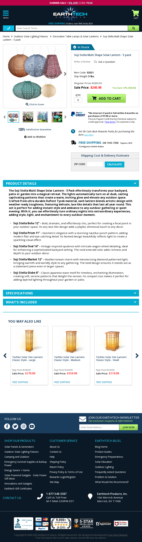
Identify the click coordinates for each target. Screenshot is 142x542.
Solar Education (103, 461)
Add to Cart (109, 98)
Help (52, 456)
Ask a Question (106, 61)
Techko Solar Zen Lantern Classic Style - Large (27, 358)
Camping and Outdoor (17, 456)
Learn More (88, 135)
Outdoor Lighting (104, 467)
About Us (55, 446)
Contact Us (55, 451)
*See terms (109, 121)
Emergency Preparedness (109, 456)
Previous (5, 355)
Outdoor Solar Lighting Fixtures (31, 36)
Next (65, 74)
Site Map (54, 482)
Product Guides (103, 451)
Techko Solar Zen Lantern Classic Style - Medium (69, 358)
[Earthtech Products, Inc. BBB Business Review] (23, 524)
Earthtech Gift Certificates (18, 488)
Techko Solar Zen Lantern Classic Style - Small (111, 358)
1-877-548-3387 (56, 494)
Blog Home (101, 446)
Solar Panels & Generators (19, 446)
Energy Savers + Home (17, 470)
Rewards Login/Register (63, 477)
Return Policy (57, 467)
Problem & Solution (106, 477)
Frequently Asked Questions (110, 472)
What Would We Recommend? (112, 482)
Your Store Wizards (117, 535)
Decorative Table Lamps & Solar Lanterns (76, 36)
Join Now (129, 427)
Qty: (78, 95)
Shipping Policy (58, 461)
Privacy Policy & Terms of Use (66, 472)
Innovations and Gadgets (18, 483)
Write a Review (82, 61)
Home (6, 36)
